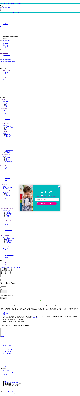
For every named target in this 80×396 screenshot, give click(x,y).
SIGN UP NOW (47, 203)
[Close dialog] (59, 187)
